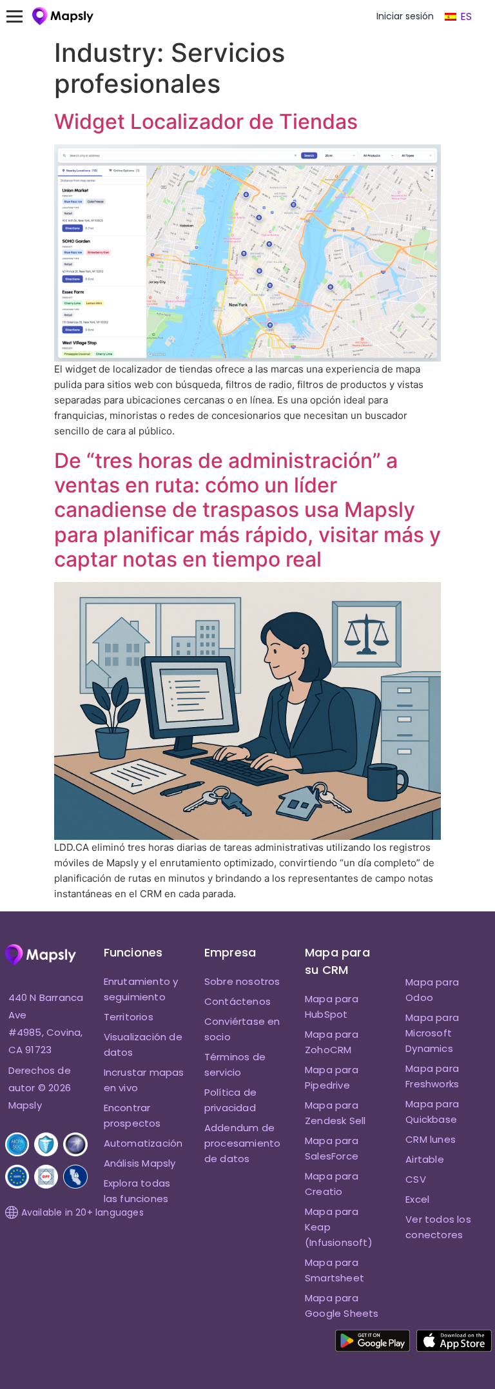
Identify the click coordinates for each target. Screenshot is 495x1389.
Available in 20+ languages (82, 1212)
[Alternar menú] (20, 16)
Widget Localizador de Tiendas (206, 121)
